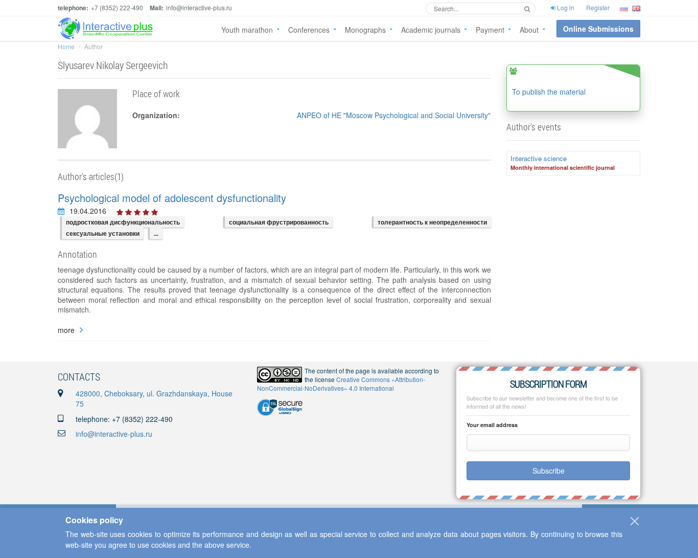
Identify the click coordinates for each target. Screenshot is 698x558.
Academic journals (430, 30)
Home (66, 46)
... (156, 233)
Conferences (309, 30)
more (66, 330)
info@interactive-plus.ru (114, 434)
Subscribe (548, 470)
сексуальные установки (102, 233)
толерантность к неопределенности (432, 222)
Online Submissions (598, 29)
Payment (490, 30)
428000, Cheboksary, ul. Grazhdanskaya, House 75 (154, 398)
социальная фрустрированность (279, 222)
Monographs (365, 30)
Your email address (492, 425)
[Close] (634, 521)
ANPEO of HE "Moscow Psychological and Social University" (394, 115)
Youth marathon (247, 30)
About (529, 30)
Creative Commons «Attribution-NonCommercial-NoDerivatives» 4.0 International (341, 383)
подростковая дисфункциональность (123, 222)
